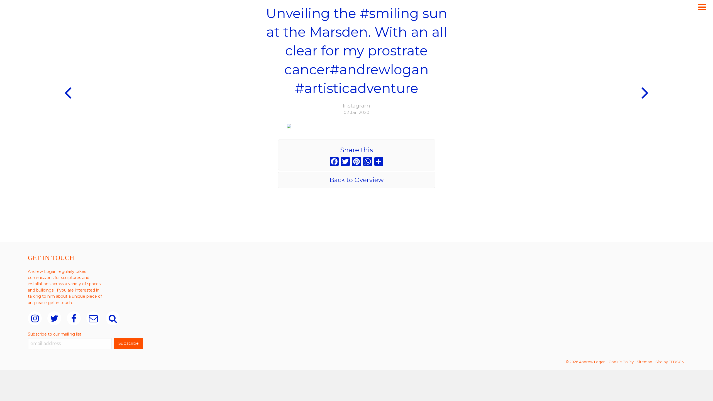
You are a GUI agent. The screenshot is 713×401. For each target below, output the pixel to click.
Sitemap (644, 362)
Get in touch (51, 257)
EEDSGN (676, 362)
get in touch (60, 302)
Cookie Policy (621, 362)
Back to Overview (356, 180)
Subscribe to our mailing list (54, 334)
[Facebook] (334, 162)
